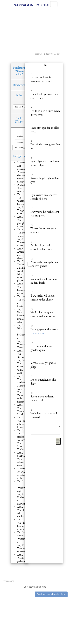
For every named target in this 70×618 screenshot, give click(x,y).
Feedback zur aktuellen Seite (51, 594)
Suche (19, 118)
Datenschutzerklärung (35, 586)
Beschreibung (20, 85)
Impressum (8, 581)
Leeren (20, 142)
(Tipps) (19, 122)
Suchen (20, 136)
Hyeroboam (37, 333)
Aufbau (19, 95)
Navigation (19, 156)
